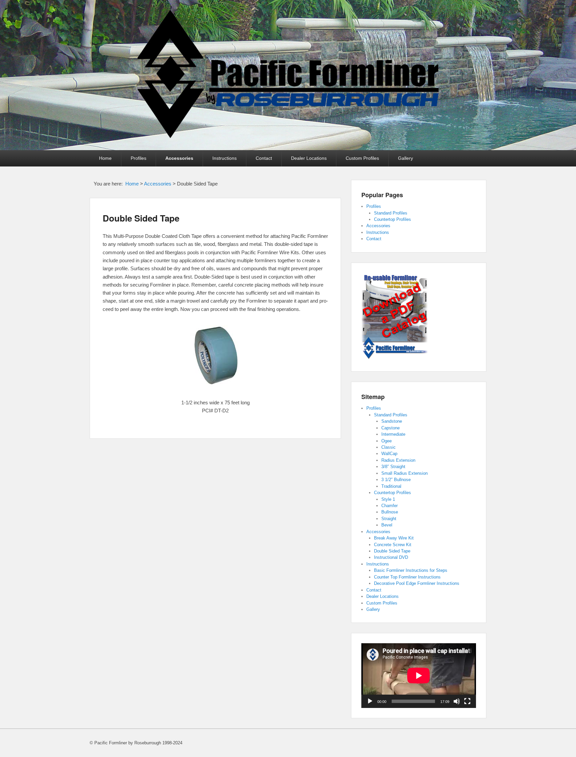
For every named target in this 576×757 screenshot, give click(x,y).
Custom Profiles (362, 158)
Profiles (138, 158)
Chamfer (389, 505)
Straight (388, 518)
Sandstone (391, 421)
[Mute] (456, 701)
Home (105, 158)
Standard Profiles (390, 213)
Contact (264, 158)
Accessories (179, 158)
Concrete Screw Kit (392, 544)
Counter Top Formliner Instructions (407, 577)
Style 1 (388, 499)
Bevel (386, 524)
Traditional (391, 486)
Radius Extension (398, 460)
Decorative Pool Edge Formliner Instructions (416, 583)
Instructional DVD (391, 557)
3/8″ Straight (393, 466)
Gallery (405, 158)
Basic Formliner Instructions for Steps (410, 570)
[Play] (370, 701)
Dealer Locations (309, 158)
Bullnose (389, 511)
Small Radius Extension (404, 473)
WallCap (389, 453)
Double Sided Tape (141, 218)
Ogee (386, 440)
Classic (388, 447)
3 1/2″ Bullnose (396, 479)
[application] (418, 675)
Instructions (224, 158)
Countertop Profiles (392, 219)
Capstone (390, 427)
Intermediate (393, 434)
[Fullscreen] (467, 701)
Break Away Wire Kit (394, 537)
